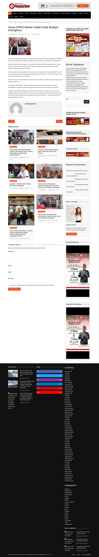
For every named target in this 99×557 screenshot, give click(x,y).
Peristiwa (74, 13)
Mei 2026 (67, 377)
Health (66, 500)
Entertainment (68, 494)
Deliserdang (33, 13)
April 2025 (67, 401)
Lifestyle (16, 16)
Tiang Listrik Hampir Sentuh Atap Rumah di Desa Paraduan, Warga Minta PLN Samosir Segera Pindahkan (77, 73)
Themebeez (49, 554)
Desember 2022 (69, 453)
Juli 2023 (67, 440)
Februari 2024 (68, 427)
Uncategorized (68, 524)
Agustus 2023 (68, 438)
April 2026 (67, 378)
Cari (67, 98)
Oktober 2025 (68, 390)
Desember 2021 (69, 475)
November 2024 (69, 410)
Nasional (21, 13)
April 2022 (67, 467)
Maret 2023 (68, 447)
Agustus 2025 (68, 393)
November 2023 (69, 432)
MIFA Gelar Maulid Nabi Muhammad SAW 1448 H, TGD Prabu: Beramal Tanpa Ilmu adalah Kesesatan (77, 88)
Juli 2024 (67, 417)
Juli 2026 (67, 373)
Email (10, 272)
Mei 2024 (67, 421)
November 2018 (69, 480)
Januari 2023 (68, 451)
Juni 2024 (67, 419)
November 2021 (69, 477)
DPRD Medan (47, 13)
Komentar (11, 251)
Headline (14, 13)
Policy (78, 554)
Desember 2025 (69, 386)
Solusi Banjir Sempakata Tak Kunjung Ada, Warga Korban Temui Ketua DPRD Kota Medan (49, 216)
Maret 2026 (68, 380)
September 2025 (69, 391)
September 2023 (69, 436)
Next (58, 121)
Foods (10, 16)
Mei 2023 (67, 443)
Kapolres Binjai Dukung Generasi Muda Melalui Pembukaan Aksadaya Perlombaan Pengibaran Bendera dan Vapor (77, 79)
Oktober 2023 (68, 434)
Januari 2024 (68, 428)
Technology (68, 520)
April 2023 (67, 445)
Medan (40, 13)
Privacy (73, 554)
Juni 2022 (67, 464)
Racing (66, 515)
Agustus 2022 (68, 460)
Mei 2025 (67, 399)
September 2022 (69, 458)
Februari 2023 (68, 449)
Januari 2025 (68, 406)
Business (86, 13)
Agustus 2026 (68, 371)
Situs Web (10, 278)
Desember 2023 (69, 430)
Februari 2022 (68, 471)
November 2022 (69, 454)
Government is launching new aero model (77, 170)
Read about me (72, 234)
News (66, 509)
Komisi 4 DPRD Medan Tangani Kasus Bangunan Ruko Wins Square (48, 151)
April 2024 (67, 423)
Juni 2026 (67, 375)
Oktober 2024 (68, 412)
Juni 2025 (67, 397)
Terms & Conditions (86, 554)
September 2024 (69, 414)
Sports (21, 16)
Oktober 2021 (68, 479)
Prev (12, 121)
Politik (80, 13)
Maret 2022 (68, 469)
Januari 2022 (68, 473)
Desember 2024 (69, 408)
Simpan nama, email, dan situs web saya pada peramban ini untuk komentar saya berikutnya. (32, 285)
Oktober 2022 (68, 456)
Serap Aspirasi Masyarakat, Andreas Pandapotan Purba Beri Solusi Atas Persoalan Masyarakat (49, 185)
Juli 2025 (67, 395)
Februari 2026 (68, 382)
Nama (10, 265)
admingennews (13, 34)
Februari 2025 (68, 404)
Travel (66, 522)
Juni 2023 (67, 441)
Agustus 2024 (68, 416)
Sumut (26, 13)
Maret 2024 (68, 425)
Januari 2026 (68, 384)
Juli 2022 (67, 462)
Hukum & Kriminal (66, 13)
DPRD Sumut (56, 13)
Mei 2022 (67, 466)
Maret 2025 (68, 403)
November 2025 (69, 388)
